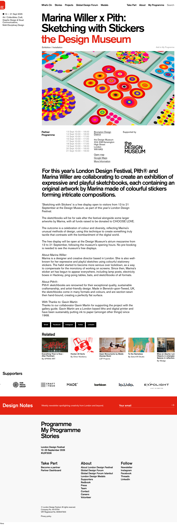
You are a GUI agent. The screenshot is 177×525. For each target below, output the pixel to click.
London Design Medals (93, 476)
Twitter (80, 325)
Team (84, 488)
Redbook (86, 482)
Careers (85, 494)
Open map (99, 154)
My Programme (156, 5)
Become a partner (50, 467)
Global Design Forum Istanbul (97, 473)
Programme (56, 424)
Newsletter (126, 467)
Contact (85, 491)
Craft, (20, 17)
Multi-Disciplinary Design (13, 25)
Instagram (69, 325)
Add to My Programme (165, 47)
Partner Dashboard (51, 470)
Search (170, 5)
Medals (104, 5)
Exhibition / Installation (52, 47)
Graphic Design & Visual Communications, (13, 21)
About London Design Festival (97, 467)
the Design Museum (86, 39)
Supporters (12, 373)
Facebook (57, 325)
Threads (125, 476)
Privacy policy (46, 516)
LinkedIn (91, 325)
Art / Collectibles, (10, 17)
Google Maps (100, 158)
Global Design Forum (87, 5)
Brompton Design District (102, 133)
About (142, 5)
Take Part (131, 5)
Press (84, 485)
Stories (58, 5)
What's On (47, 5)
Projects (69, 5)
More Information (102, 161)
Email (46, 325)
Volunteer (86, 497)
